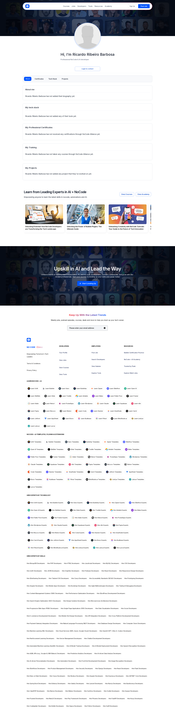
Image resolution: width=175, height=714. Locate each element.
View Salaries (96, 366)
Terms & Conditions (33, 363)
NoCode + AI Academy (132, 359)
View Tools (63, 374)
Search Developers (98, 359)
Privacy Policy (32, 370)
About (28, 79)
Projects (65, 79)
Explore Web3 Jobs (131, 373)
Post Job (95, 353)
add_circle (105, 328)
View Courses (126, 194)
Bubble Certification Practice (134, 353)
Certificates (39, 79)
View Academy (143, 194)
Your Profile (63, 353)
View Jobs (62, 360)
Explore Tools (96, 373)
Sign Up (132, 6)
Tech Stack (52, 79)
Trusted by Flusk (130, 366)
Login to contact (87, 69)
